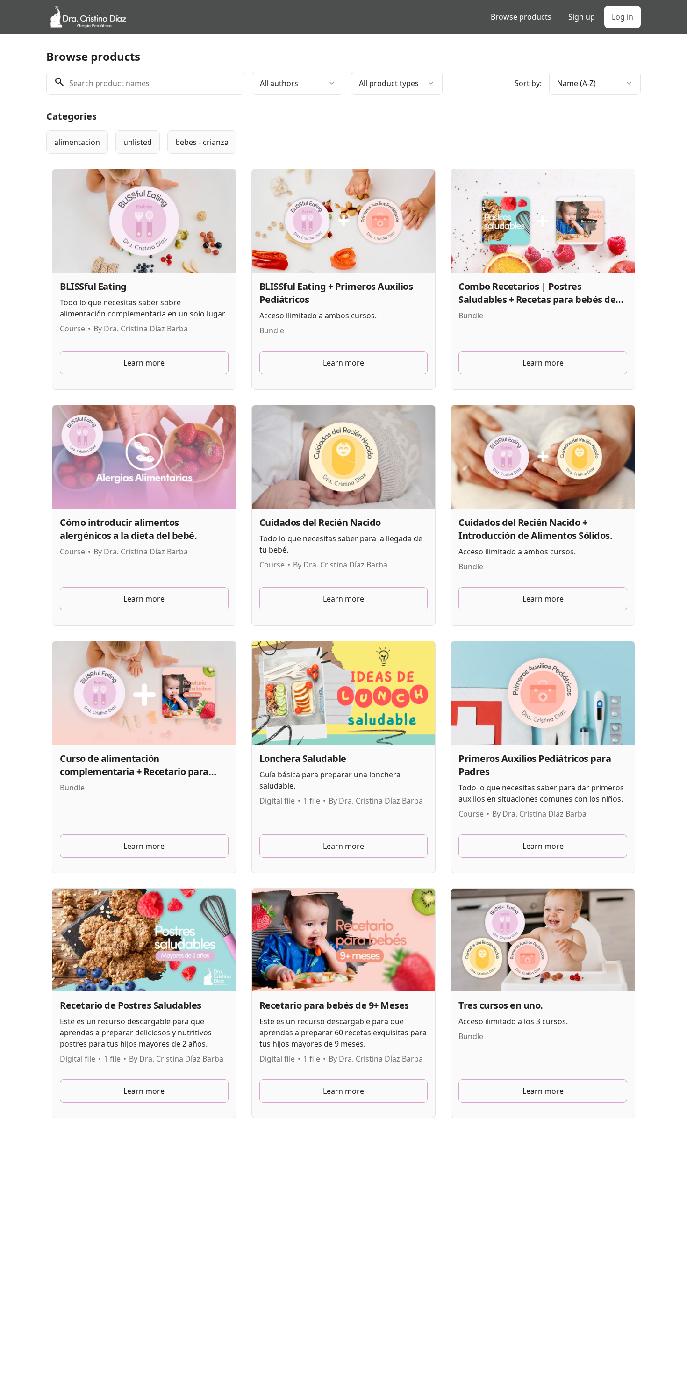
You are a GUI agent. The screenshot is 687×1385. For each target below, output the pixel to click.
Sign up (581, 17)
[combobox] (298, 83)
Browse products (521, 17)
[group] (305, 142)
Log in (622, 17)
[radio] (77, 142)
